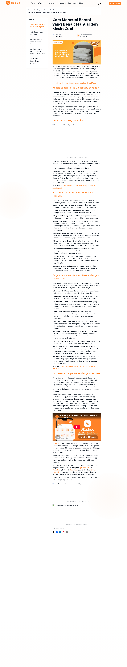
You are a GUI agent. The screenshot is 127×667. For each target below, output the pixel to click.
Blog (69, 3)
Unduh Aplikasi (115, 3)
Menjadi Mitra (78, 3)
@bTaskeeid (84, 468)
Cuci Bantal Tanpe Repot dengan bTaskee (36, 61)
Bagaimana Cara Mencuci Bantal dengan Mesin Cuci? (37, 51)
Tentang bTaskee (37, 3)
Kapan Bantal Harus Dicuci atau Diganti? (37, 26)
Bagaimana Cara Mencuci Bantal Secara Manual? (36, 42)
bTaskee (56, 443)
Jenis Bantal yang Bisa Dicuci (36, 33)
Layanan (51, 3)
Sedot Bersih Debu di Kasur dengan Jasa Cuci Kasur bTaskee (75, 83)
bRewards (62, 3)
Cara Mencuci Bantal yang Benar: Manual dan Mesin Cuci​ (47, 12)
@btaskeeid (57, 470)
